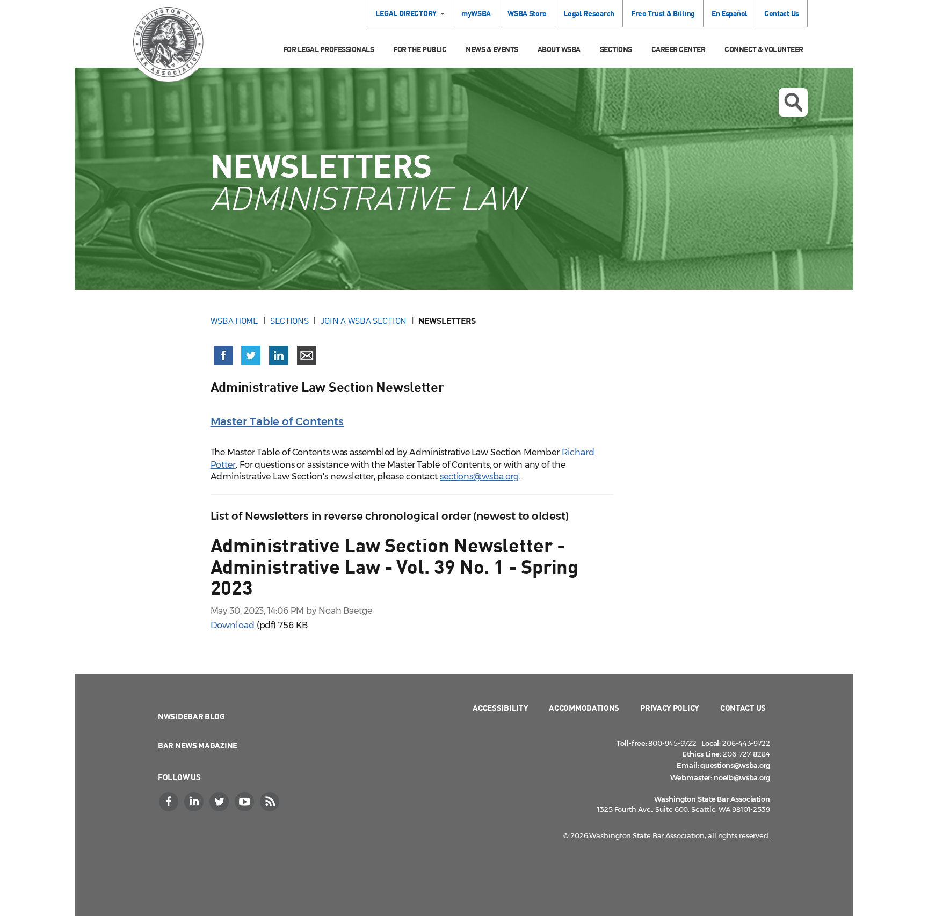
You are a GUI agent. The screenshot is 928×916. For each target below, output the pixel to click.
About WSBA (559, 49)
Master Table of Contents (277, 421)
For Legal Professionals (328, 49)
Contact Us (781, 13)
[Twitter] (220, 801)
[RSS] (270, 801)
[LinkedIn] (195, 801)
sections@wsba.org (479, 476)
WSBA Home (234, 320)
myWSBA (476, 13)
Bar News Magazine (197, 745)
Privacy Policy (669, 708)
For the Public (419, 49)
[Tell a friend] (306, 355)
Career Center (678, 49)
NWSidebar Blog (191, 716)
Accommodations (584, 708)
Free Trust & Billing (663, 13)
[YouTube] (245, 801)
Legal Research (588, 13)
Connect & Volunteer (763, 49)
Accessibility (500, 708)
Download (233, 625)
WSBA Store (527, 13)
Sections (616, 49)
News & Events (492, 49)
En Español (730, 13)
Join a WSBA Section (364, 320)
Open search (793, 102)
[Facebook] (170, 801)
